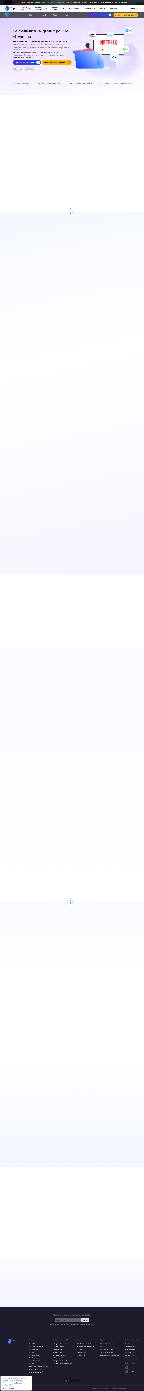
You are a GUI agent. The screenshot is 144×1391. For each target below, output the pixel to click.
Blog (66, 15)
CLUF (132, 1388)
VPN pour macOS (59, 1346)
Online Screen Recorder (36, 1369)
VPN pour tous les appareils (62, 1363)
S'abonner (85, 1320)
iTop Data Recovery (35, 1358)
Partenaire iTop (130, 1355)
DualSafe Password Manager (38, 1366)
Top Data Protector (35, 1361)
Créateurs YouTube (131, 1358)
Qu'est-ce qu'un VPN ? (84, 1344)
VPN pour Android (59, 1355)
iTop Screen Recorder (36, 1346)
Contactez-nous (130, 1346)
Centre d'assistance (106, 1344)
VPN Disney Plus (61, 336)
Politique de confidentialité (119, 1388)
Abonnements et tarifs (36, 1372)
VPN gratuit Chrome (60, 1358)
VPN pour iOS (57, 1352)
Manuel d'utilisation (106, 1349)
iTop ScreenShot (34, 1355)
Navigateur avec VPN (60, 1361)
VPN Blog (80, 1349)
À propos (128, 1344)
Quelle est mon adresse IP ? (86, 1346)
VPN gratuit (96, 703)
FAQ (101, 1346)
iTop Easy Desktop (35, 1349)
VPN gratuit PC (58, 1349)
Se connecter (133, 8)
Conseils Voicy (81, 1355)
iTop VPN (32, 1344)
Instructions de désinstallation (110, 1355)
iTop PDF (31, 1363)
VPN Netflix (33, 334)
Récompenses (129, 1352)
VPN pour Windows (59, 1344)
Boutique (113, 8)
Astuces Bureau (82, 1352)
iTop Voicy (32, 1352)
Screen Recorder (82, 1358)
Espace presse (130, 1349)
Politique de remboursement (100, 1388)
